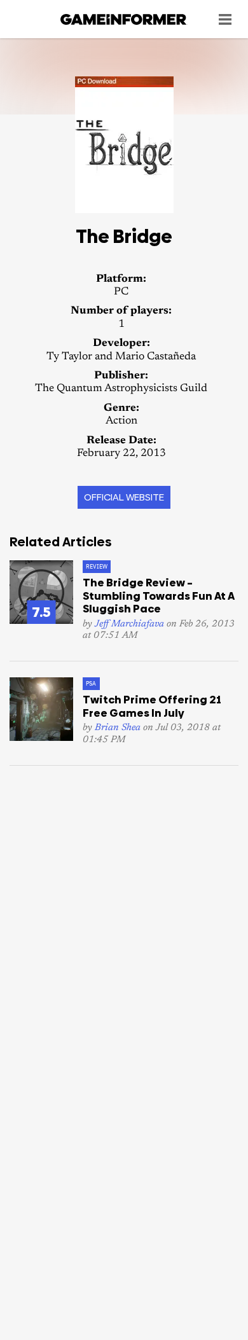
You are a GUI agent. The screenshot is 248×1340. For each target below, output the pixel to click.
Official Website (124, 497)
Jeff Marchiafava (129, 624)
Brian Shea (118, 728)
